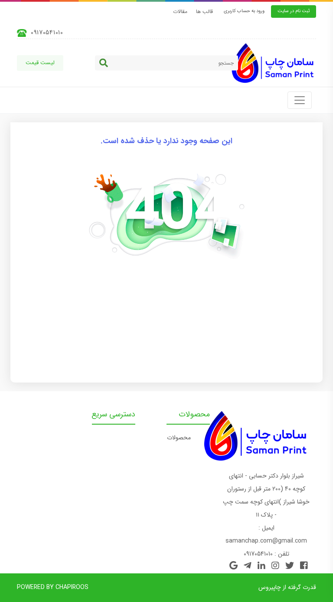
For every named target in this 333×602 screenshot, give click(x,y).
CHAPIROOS (72, 587)
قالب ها (204, 11)
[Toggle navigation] (299, 100)
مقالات (180, 11)
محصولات (179, 437)
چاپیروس (269, 587)
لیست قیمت (40, 62)
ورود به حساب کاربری (244, 11)
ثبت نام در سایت (294, 11)
